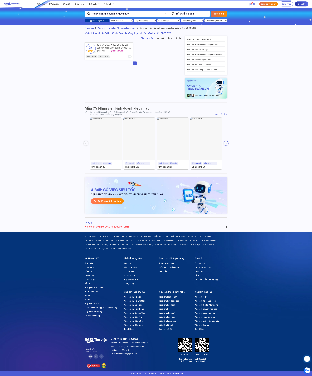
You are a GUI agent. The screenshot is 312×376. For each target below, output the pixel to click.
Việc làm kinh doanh (168, 297)
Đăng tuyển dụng (167, 263)
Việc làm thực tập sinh (205, 317)
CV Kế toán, (108, 240)
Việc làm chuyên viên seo (206, 309)
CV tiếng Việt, (118, 236)
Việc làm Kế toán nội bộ (205, 301)
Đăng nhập (286, 4)
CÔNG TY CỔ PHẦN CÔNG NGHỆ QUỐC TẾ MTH (113, 48)
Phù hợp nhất (147, 38)
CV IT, (132, 240)
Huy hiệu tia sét (92, 303)
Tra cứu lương (201, 263)
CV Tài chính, (90, 248)
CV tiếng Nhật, (146, 236)
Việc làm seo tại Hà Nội (197, 49)
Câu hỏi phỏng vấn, (93, 240)
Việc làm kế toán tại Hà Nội (199, 64)
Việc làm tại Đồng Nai (133, 321)
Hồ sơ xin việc (130, 275)
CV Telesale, (208, 244)
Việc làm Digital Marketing (206, 305)
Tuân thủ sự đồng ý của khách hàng (101, 307)
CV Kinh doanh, (121, 240)
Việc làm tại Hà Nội (132, 297)
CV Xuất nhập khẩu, (209, 240)
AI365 (87, 299)
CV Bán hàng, (155, 240)
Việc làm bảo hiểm (167, 305)
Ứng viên (67, 4)
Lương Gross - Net (203, 267)
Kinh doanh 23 (98, 166)
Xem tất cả (220, 114)
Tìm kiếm (219, 13)
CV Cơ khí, (194, 240)
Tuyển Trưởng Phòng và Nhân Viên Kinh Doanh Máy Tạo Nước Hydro (113, 45)
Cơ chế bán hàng (92, 316)
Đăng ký (301, 4)
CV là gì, (208, 236)
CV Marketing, (169, 240)
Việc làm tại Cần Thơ (133, 317)
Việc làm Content (202, 325)
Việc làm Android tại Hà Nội (199, 59)
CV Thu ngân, (196, 244)
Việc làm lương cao (167, 321)
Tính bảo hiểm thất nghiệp (206, 279)
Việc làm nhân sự (166, 313)
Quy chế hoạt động (93, 311)
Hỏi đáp (88, 271)
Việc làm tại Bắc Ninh (133, 325)
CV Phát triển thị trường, (166, 244)
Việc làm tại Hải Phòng (134, 309)
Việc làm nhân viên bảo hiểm (207, 321)
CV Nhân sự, (142, 240)
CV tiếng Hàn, (132, 236)
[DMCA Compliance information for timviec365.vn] (104, 365)
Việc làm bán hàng (167, 317)
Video (87, 295)
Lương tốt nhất (175, 38)
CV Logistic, (103, 248)
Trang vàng (129, 283)
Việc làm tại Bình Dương (134, 313)
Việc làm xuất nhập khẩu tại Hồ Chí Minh (204, 54)
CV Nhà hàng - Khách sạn (121, 248)
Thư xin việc (129, 271)
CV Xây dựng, (182, 240)
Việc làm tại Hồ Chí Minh (135, 301)
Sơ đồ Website (91, 291)
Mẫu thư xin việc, (178, 236)
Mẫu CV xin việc (131, 267)
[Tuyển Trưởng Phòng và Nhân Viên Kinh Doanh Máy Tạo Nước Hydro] (91, 49)
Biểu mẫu (163, 271)
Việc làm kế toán (166, 325)
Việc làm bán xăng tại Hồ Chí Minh (202, 69)
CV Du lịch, (183, 244)
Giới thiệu (89, 263)
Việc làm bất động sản (169, 301)
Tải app (198, 275)
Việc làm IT (164, 309)
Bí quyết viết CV (131, 279)
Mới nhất (161, 38)
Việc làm (41, 4)
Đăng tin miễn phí (268, 4)
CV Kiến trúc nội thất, (119, 244)
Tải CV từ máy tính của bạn (107, 201)
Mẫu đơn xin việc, (161, 236)
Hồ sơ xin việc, (91, 236)
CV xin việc (54, 4)
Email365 (199, 271)
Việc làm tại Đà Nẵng (133, 305)
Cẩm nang (79, 4)
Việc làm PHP (200, 297)
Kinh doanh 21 (165, 166)
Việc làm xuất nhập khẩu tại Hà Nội (202, 44)
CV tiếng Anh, (105, 236)
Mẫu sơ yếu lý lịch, (196, 236)
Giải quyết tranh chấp (94, 287)
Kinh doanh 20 (198, 166)
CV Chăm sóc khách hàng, (142, 244)
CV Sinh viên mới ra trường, (96, 244)
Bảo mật (88, 283)
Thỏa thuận (90, 279)
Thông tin (89, 267)
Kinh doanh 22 (132, 166)
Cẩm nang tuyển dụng (169, 267)
